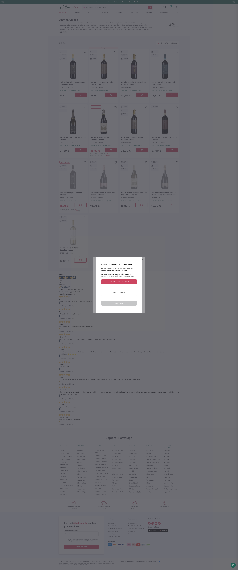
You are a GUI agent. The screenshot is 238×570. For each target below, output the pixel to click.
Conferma (119, 303)
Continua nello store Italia (119, 281)
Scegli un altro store (119, 292)
